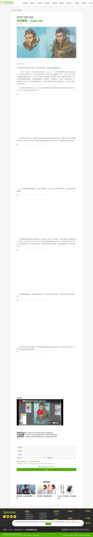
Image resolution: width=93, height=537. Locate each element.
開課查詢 (84, 3)
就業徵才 (32, 3)
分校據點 (76, 3)
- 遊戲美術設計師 (29, 518)
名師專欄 (20, 17)
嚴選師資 (55, 3)
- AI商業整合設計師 (29, 516)
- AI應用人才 (56, 513)
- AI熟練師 (27, 513)
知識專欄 (20, 10)
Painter (25, 17)
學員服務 (47, 3)
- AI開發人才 (56, 514)
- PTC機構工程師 (41, 518)
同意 (48, 523)
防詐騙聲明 (71, 535)
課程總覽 (25, 3)
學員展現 (39, 3)
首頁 (11, 10)
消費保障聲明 (87, 535)
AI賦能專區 (56, 511)
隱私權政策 (65, 535)
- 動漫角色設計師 (29, 514)
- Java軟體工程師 (42, 514)
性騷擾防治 (76, 535)
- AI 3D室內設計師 (42, 513)
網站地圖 (82, 535)
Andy (31, 17)
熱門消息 (15, 10)
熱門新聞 (68, 3)
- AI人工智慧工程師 (42, 516)
